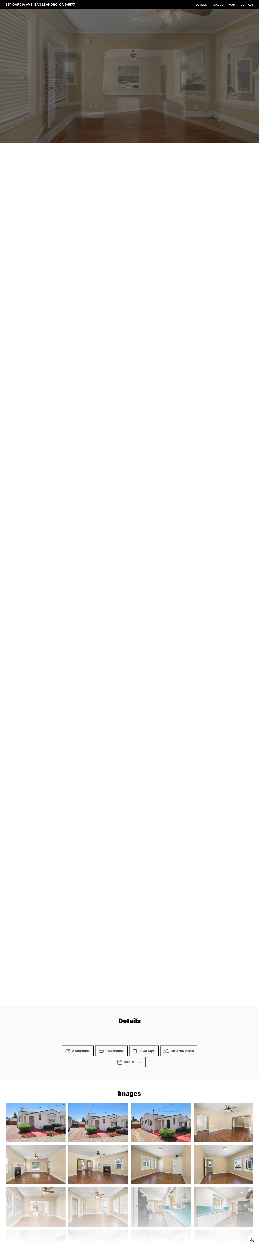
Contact (247, 4)
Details (201, 4)
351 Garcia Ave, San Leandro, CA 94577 (40, 4)
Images (218, 4)
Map (232, 4)
